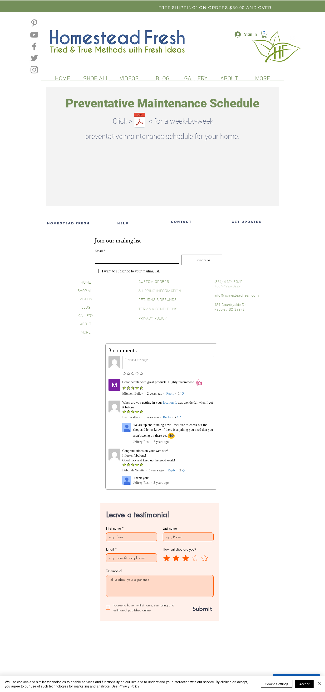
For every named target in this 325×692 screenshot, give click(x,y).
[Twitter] (34, 58)
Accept (304, 684)
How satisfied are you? (179, 549)
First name (115, 528)
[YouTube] (34, 35)
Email (100, 251)
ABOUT (85, 324)
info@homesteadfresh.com (236, 295)
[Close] (319, 684)
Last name (170, 528)
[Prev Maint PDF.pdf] (139, 120)
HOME (86, 282)
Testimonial (114, 571)
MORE (86, 332)
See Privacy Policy (125, 686)
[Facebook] (34, 46)
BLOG (85, 307)
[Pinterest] (34, 23)
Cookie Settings (276, 684)
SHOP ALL (86, 291)
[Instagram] (34, 70)
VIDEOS (86, 299)
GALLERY (85, 316)
